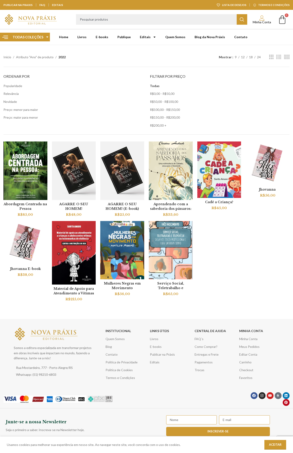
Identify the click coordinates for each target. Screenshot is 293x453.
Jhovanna (268, 189)
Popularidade (12, 86)
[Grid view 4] (278, 57)
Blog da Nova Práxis (210, 37)
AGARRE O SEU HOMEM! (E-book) (122, 206)
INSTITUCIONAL (118, 331)
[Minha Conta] (262, 18)
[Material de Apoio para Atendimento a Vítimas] (74, 253)
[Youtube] (270, 395)
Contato (240, 37)
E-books (102, 37)
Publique (124, 37)
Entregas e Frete (207, 354)
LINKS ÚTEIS (159, 331)
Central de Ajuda (210, 331)
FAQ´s (199, 339)
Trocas (199, 370)
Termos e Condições (120, 378)
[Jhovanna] (268, 163)
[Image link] (46, 334)
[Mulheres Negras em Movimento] (122, 250)
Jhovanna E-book (25, 269)
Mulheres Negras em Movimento (122, 285)
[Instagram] (262, 395)
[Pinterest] (286, 402)
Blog (109, 347)
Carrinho (245, 362)
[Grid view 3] (271, 57)
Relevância (11, 94)
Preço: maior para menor (20, 117)
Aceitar (275, 444)
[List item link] (54, 367)
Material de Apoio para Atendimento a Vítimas (74, 291)
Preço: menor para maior (20, 110)
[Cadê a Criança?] (219, 169)
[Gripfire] (278, 395)
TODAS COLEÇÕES (28, 37)
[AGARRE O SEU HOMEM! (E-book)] (122, 170)
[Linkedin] (286, 395)
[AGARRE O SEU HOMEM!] (74, 170)
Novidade (10, 102)
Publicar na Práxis (162, 354)
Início (7, 57)
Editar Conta (248, 354)
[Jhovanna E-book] (25, 243)
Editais (145, 37)
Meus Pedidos (249, 347)
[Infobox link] (75, 425)
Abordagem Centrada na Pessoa (25, 206)
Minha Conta (262, 22)
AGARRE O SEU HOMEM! (73, 206)
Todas (155, 86)
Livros (82, 37)
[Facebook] (254, 395)
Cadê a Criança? (219, 202)
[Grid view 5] (287, 57)
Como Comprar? (206, 347)
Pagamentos (204, 362)
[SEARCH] (242, 19)
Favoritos (245, 378)
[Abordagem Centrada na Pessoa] (25, 170)
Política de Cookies (119, 370)
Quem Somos (175, 37)
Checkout (246, 370)
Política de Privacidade (122, 362)
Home (63, 37)
